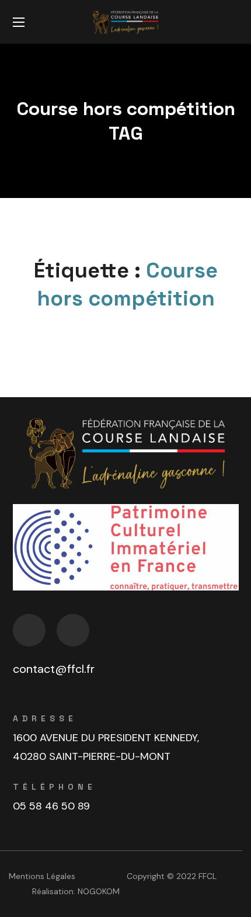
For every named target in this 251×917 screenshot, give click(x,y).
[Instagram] (73, 630)
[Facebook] (29, 630)
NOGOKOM (99, 891)
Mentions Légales (42, 876)
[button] (234, 22)
